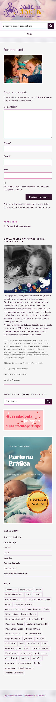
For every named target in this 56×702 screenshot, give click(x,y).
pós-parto (9, 663)
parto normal (26, 653)
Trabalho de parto (26, 668)
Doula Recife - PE (36, 619)
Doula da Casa (11, 614)
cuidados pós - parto (14, 609)
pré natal (25, 658)
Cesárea (7, 547)
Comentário (10, 107)
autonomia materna (14, 594)
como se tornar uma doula (38, 599)
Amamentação (10, 542)
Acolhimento (11, 590)
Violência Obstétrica (14, 673)
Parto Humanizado (40, 648)
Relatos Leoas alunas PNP (16, 573)
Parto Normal (10, 568)
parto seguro (41, 653)
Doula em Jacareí (28, 614)
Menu (29, 34)
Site (6, 170)
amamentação (26, 590)
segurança (10, 668)
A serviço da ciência (12, 537)
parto (26, 648)
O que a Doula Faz (13, 648)
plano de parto (11, 658)
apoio (38, 590)
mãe (44, 643)
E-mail (7, 156)
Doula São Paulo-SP (32, 634)
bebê (28, 594)
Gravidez (8, 558)
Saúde (37, 663)
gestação (28, 638)
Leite (21, 643)
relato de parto (24, 663)
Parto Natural (11, 653)
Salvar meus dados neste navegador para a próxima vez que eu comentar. (26, 188)
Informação (10, 643)
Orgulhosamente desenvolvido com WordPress (24, 696)
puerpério (37, 658)
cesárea (37, 594)
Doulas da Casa (33, 629)
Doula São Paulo (12, 634)
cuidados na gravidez (23, 604)
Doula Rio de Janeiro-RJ (37, 624)
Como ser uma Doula (14, 599)
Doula (6, 553)
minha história (33, 643)
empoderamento (12, 638)
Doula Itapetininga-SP (15, 619)
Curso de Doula (33, 609)
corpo (8, 604)
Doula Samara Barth (14, 629)
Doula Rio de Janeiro (14, 624)
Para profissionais (12, 563)
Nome (7, 143)
